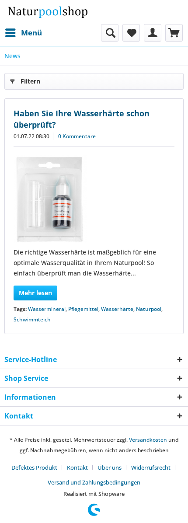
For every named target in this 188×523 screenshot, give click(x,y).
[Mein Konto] (152, 33)
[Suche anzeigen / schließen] (109, 33)
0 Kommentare (77, 136)
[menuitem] (23, 33)
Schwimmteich (32, 319)
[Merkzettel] (131, 33)
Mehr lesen (35, 293)
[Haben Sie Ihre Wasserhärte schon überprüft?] (94, 199)
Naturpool (148, 309)
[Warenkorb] (174, 33)
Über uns (109, 467)
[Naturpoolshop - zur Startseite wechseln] (47, 12)
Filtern (30, 81)
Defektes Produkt (34, 467)
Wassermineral (47, 309)
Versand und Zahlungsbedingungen (94, 482)
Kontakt (77, 467)
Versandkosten (148, 439)
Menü (31, 33)
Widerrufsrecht (151, 467)
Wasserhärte (117, 309)
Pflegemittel (83, 309)
